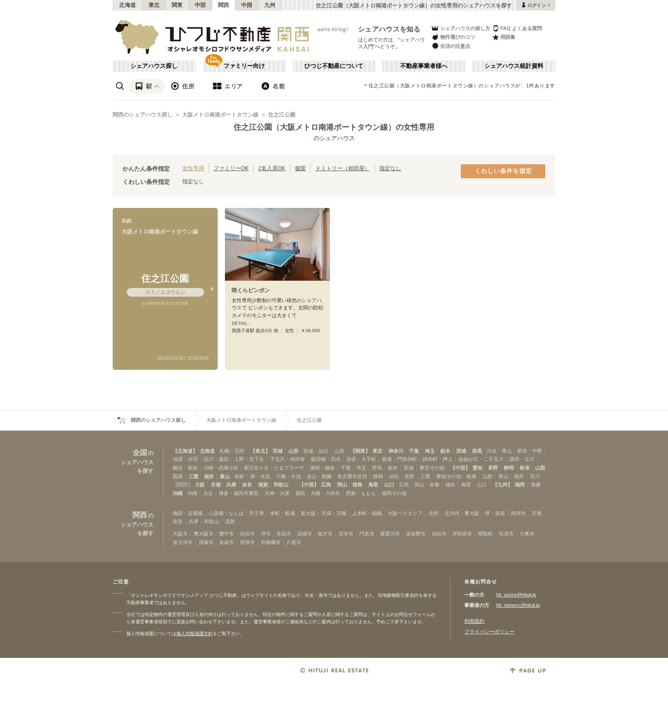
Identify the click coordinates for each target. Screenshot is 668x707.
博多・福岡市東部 (239, 493)
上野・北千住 (249, 459)
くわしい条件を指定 (503, 171)
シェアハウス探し (154, 66)
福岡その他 (394, 493)
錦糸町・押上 (438, 459)
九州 (270, 5)
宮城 (278, 451)
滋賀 (263, 484)
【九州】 (503, 484)
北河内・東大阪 (461, 513)
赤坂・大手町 (361, 459)
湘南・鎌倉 (322, 467)
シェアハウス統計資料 (513, 66)
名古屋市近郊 (352, 476)
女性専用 (193, 168)
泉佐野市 (416, 533)
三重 (194, 476)
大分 (536, 484)
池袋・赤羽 (185, 459)
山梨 (540, 467)
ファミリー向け (244, 66)
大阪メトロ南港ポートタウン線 (220, 114)
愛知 (478, 467)
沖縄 (178, 493)
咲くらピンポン (251, 290)
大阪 (200, 484)
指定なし (390, 168)
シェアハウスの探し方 (465, 28)
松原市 (506, 533)
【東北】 (260, 451)
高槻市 (304, 533)
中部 (200, 5)
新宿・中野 (529, 451)
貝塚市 (206, 542)
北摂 (434, 513)
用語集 (507, 37)
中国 (247, 5)
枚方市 (325, 533)
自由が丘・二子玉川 (481, 459)
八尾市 (293, 542)
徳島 (358, 484)
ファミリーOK (231, 168)
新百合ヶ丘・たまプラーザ (274, 467)
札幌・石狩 (231, 451)
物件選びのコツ (457, 37)
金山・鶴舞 (319, 476)
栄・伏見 (260, 476)
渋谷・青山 (499, 451)
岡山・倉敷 (426, 484)
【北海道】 (185, 451)
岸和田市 (462, 533)
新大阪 (308, 513)
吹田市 (247, 533)
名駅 (239, 476)
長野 (493, 467)
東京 (378, 451)
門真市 (366, 533)
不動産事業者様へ (424, 66)
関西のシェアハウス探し (143, 114)
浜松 (394, 476)
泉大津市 (183, 542)
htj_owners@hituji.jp (518, 605)
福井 (209, 476)
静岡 (509, 467)
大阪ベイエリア (405, 513)
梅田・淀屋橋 (188, 513)
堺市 (266, 533)
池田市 (439, 533)
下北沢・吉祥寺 (287, 459)
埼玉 (430, 451)
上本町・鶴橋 (367, 513)
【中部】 (460, 467)
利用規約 (474, 621)
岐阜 (525, 467)
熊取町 (485, 533)
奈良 (247, 484)
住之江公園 (281, 114)
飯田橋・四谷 (326, 459)
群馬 (477, 451)
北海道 (127, 5)
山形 (294, 451)
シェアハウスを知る (389, 29)
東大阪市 (204, 533)
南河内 (518, 513)
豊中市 (226, 533)
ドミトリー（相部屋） (342, 168)
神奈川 (396, 451)
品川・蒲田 (216, 459)
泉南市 (226, 542)
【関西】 (183, 484)
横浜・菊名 (185, 467)
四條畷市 (271, 542)
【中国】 (309, 484)
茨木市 (346, 533)
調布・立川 (521, 459)
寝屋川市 (390, 533)
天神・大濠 (276, 493)
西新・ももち (361, 493)
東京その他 (431, 467)
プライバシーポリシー (489, 631)
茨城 (461, 451)
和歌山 (281, 484)
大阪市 (180, 533)
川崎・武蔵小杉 (221, 467)
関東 (177, 5)
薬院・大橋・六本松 (317, 493)
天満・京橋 (333, 513)
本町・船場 (282, 513)
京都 (216, 484)
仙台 (324, 451)
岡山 (342, 484)
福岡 (520, 484)
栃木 (445, 451)
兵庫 (231, 484)
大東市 (526, 533)
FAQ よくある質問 (521, 28)
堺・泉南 (495, 513)
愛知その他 (448, 476)
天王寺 (256, 513)
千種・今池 (288, 476)
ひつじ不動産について (334, 66)
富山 (225, 476)
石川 (178, 476)
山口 (389, 484)
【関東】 (360, 451)
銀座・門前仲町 (399, 459)
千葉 (414, 451)
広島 (326, 484)
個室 (300, 168)
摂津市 (247, 542)
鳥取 (374, 484)
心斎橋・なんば (226, 513)
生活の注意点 (455, 46)
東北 (154, 5)
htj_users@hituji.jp (516, 594)
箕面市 (283, 533)
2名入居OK (271, 168)
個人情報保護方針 (194, 633)
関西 (223, 5)
